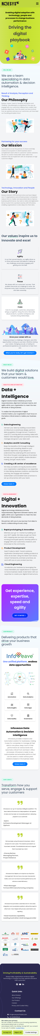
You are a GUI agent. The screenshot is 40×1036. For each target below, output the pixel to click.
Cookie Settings (31, 1032)
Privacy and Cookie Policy (20, 1006)
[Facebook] (17, 984)
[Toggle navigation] (37, 3)
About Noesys (16, 995)
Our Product (16, 1000)
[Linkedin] (23, 984)
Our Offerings (16, 998)
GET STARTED (19, 615)
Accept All (7, 1032)
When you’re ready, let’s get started (19, 353)
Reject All (18, 1032)
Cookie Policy (20, 1028)
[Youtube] (20, 984)
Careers (14, 1003)
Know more (8, 484)
